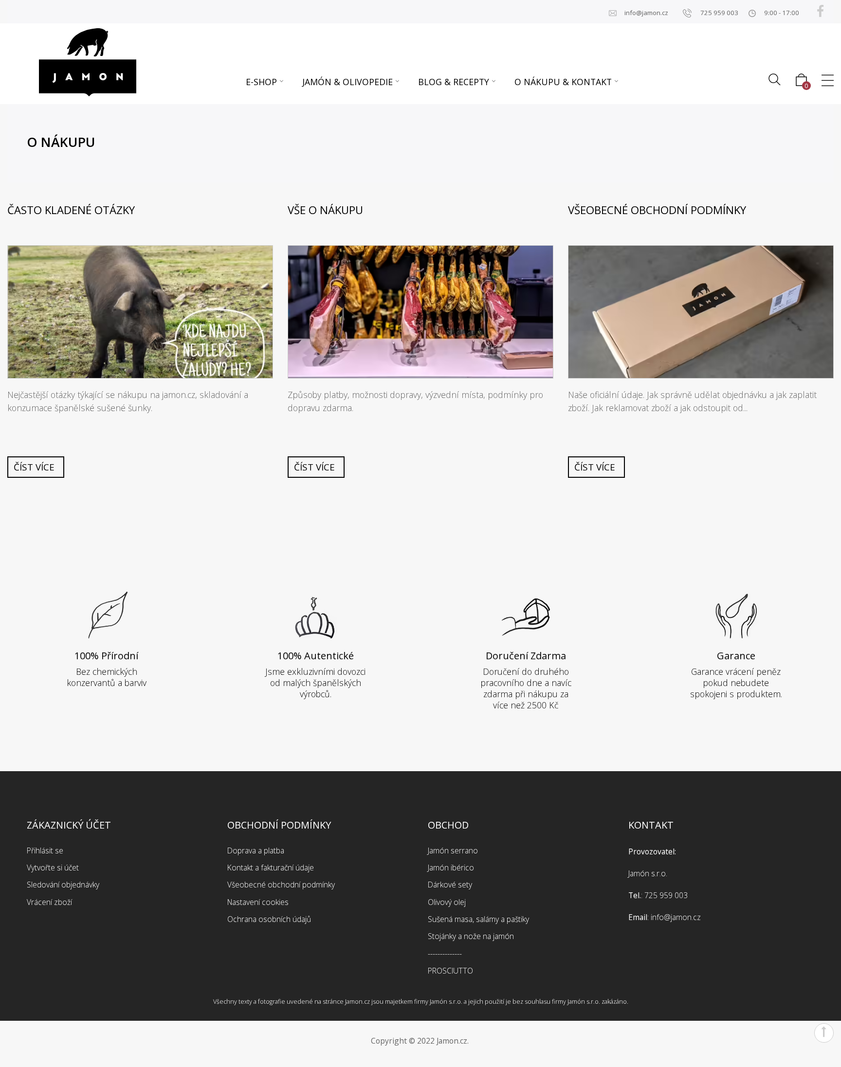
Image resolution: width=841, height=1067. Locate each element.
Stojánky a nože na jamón (471, 936)
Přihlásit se (45, 850)
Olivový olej (447, 902)
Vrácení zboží (49, 902)
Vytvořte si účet (53, 867)
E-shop (261, 82)
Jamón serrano (453, 850)
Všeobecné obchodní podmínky (657, 210)
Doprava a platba (255, 850)
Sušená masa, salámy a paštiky (478, 919)
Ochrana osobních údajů (269, 919)
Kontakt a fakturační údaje (270, 867)
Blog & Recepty (453, 82)
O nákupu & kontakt (563, 82)
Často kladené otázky (71, 210)
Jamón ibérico (451, 867)
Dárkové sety (450, 884)
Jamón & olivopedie (347, 82)
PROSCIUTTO (450, 970)
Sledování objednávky (63, 884)
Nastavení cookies (258, 902)
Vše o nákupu (325, 210)
